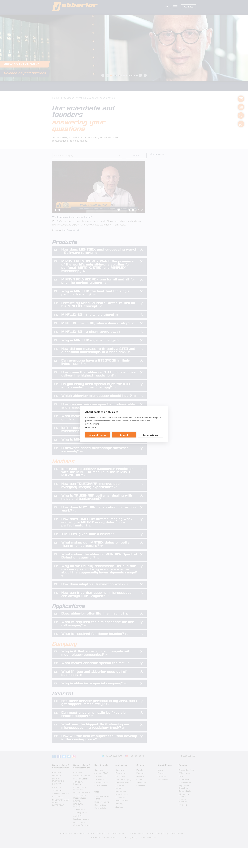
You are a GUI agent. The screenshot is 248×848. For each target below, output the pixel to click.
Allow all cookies (98, 434)
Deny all (124, 434)
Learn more (90, 427)
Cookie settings (150, 434)
